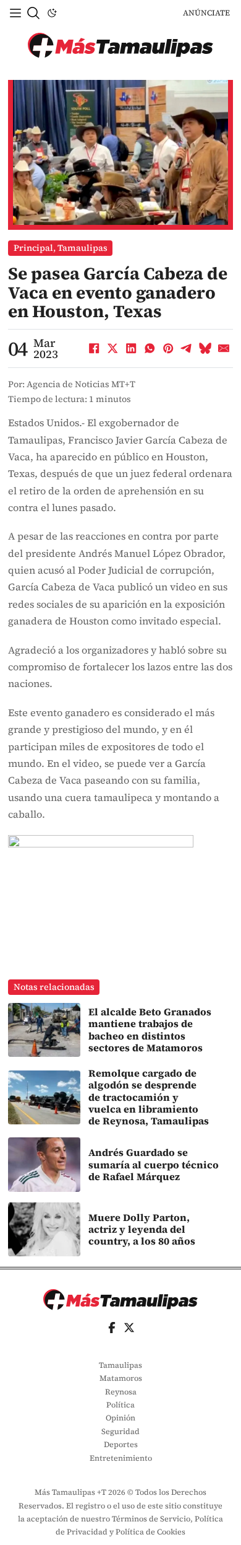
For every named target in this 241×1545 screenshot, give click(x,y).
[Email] (223, 348)
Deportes (121, 1444)
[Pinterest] (168, 348)
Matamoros (120, 1378)
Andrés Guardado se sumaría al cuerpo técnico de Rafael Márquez (153, 1164)
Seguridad (120, 1431)
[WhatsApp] (149, 348)
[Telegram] (186, 348)
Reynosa (121, 1391)
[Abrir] (15, 13)
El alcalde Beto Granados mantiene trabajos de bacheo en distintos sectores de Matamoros (149, 1029)
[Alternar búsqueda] (33, 13)
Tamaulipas (82, 248)
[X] (112, 348)
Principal (33, 248)
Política (120, 1404)
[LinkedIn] (131, 348)
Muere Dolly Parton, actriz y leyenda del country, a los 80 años (141, 1229)
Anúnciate (206, 12)
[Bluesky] (205, 348)
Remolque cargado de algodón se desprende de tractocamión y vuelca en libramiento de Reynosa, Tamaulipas (148, 1096)
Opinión (120, 1417)
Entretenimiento (121, 1458)
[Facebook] (94, 348)
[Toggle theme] (51, 13)
